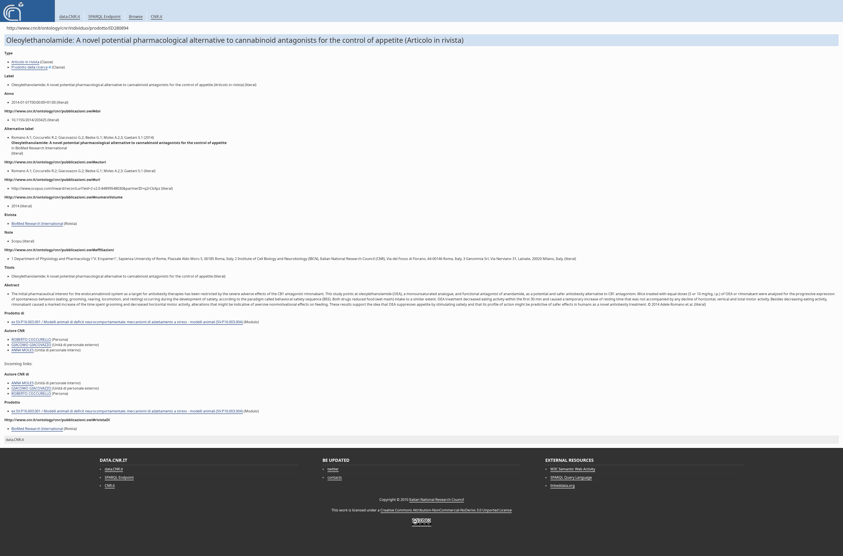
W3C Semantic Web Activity (572, 469)
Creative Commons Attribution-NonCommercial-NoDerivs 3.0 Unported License (446, 510)
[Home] (27, 11)
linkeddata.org (562, 485)
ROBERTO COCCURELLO (31, 339)
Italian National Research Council (436, 499)
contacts (335, 477)
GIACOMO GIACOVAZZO (31, 344)
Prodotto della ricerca (29, 67)
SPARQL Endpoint (104, 16)
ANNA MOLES (22, 350)
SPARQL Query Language (571, 477)
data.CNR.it (69, 16)
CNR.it (156, 16)
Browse (136, 16)
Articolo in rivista (25, 62)
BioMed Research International (37, 223)
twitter (333, 469)
